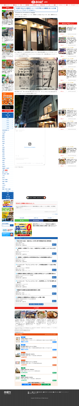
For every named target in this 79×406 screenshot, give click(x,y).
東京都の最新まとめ (5, 130)
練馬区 (3, 151)
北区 (3, 145)
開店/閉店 (17, 332)
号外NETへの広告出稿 (48, 392)
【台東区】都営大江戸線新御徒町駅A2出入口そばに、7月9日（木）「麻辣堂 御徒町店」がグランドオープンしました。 (72, 151)
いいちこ (22, 332)
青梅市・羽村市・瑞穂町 (6, 189)
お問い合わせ (56, 392)
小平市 (3, 175)
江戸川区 (3, 132)
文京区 (3, 147)
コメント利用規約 (55, 214)
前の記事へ (22, 217)
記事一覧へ (36, 217)
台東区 (46, 2)
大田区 (3, 164)
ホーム (30, 392)
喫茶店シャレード (27, 330)
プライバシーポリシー (65, 392)
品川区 (3, 162)
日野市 (3, 183)
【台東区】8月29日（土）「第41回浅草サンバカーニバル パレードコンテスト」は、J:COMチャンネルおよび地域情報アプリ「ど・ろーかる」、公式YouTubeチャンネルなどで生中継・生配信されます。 (7, 88)
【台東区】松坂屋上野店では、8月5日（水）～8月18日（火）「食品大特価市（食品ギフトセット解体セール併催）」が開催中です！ (71, 40)
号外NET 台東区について (33, 393)
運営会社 (34, 392)
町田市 (3, 187)
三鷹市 (4, 170)
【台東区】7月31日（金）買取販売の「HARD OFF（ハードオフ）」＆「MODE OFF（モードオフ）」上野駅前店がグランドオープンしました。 (7, 39)
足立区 (3, 139)
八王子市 (3, 185)
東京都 (33, 12)
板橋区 (3, 149)
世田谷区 (3, 158)
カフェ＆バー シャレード (19, 330)
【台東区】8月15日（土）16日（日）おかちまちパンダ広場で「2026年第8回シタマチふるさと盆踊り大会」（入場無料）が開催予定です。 (72, 51)
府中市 (3, 177)
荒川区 (3, 141)
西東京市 (3, 166)
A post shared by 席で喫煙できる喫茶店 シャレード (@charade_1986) (30, 163)
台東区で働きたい (19, 238)
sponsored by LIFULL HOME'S (50, 334)
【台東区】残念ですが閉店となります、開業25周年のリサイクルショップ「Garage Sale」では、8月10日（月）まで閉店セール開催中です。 (72, 87)
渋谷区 (3, 156)
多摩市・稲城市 (5, 181)
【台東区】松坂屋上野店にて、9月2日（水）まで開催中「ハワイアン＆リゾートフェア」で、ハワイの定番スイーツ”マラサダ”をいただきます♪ (7, 55)
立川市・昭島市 (5, 179)
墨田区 (3, 137)
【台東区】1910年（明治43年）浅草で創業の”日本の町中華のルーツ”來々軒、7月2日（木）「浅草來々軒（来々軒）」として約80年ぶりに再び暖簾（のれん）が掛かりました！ (72, 74)
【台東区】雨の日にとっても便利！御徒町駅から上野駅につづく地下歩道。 (71, 29)
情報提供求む (40, 392)
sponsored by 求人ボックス (28, 238)
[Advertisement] (68, 14)
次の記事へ (50, 217)
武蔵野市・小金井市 (5, 168)
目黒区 (3, 160)
